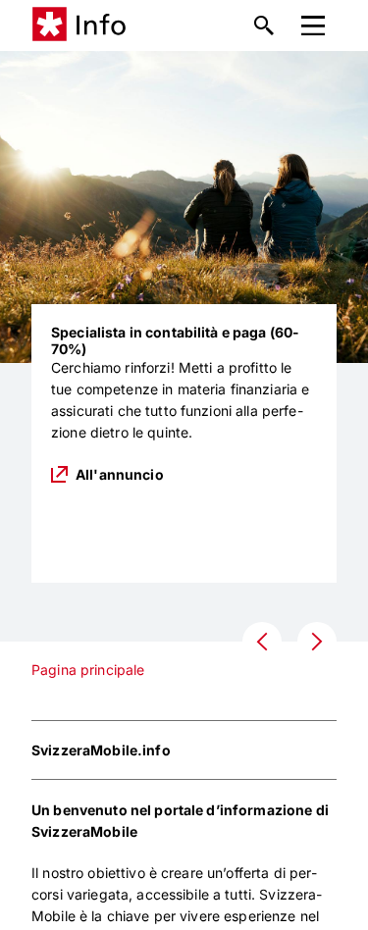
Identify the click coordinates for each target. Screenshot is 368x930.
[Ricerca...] (264, 25)
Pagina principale (87, 669)
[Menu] (313, 26)
